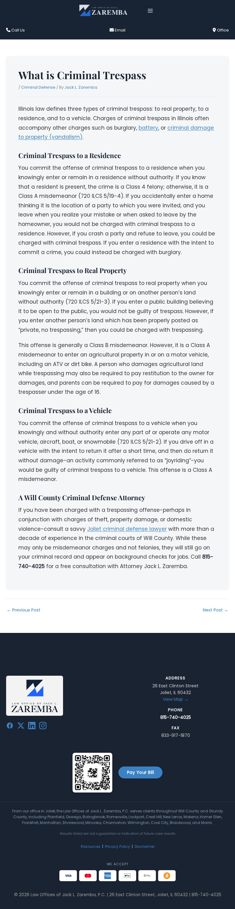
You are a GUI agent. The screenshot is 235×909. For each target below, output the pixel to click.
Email (119, 30)
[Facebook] (9, 727)
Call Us (17, 30)
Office (222, 30)
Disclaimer (145, 846)
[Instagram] (43, 727)
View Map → (175, 699)
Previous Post (23, 610)
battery (148, 127)
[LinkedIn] (31, 727)
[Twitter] (20, 727)
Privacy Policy (117, 846)
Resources (90, 846)
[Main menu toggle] (150, 10)
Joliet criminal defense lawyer (127, 529)
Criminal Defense (38, 87)
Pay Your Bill (140, 772)
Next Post (215, 610)
